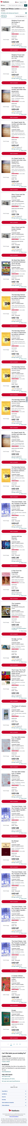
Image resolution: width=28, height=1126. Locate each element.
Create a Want (6, 1061)
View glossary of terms (8, 1078)
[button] (22, 47)
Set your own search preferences (11, 1081)
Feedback (26, 399)
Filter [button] (4, 16)
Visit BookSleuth (6, 1071)
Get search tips (6, 1076)
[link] (26, 13)
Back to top (14, 1087)
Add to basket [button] (14, 50)
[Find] (25, 5)
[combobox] (16, 5)
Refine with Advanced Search (10, 13)
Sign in (21, 2)
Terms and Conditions (13, 1116)
